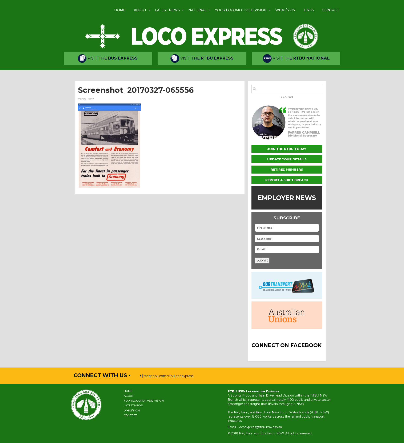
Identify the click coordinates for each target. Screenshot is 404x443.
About (140, 10)
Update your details (287, 159)
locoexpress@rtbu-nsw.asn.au (260, 427)
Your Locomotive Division (241, 10)
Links (309, 10)
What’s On (285, 10)
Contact (330, 10)
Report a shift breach (286, 180)
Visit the (112, 58)
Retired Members (287, 169)
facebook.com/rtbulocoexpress (169, 376)
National (197, 10)
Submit (262, 260)
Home (119, 10)
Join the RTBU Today (286, 149)
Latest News (167, 10)
